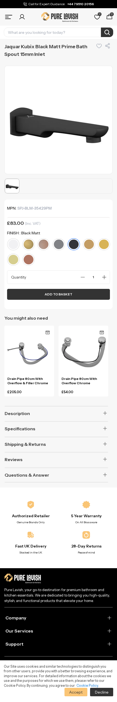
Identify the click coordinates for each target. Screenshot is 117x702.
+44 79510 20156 (80, 4)
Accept (75, 692)
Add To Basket (58, 294)
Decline (102, 692)
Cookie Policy (87, 685)
